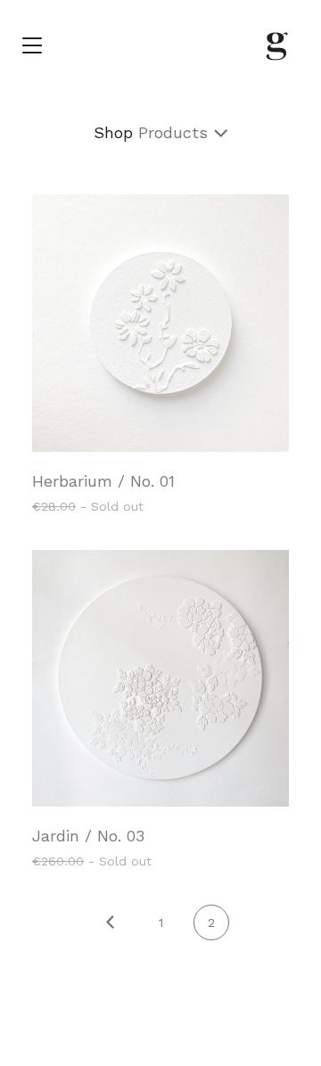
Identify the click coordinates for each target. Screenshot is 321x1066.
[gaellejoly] (275, 44)
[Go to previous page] (110, 923)
